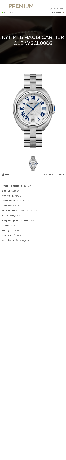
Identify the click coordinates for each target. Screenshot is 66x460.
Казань (57, 12)
